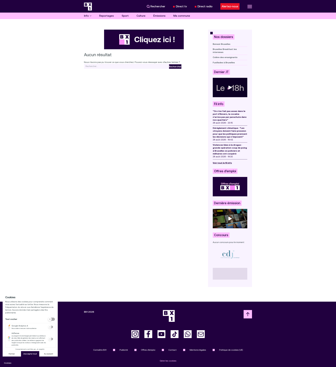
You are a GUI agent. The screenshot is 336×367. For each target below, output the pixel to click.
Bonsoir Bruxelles (221, 44)
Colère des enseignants (225, 57)
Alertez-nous (230, 6)
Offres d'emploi (148, 349)
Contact (172, 349)
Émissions (159, 16)
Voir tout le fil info (222, 162)
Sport (125, 16)
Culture (140, 16)
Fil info (218, 104)
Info (86, 16)
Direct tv (181, 6)
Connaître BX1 (99, 349)
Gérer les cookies (168, 360)
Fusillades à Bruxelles (224, 62)
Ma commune (181, 16)
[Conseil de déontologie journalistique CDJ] (230, 254)
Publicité (124, 349)
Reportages (106, 16)
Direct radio (205, 6)
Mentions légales (198, 349)
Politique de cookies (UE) (231, 349)
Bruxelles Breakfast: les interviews (225, 51)
